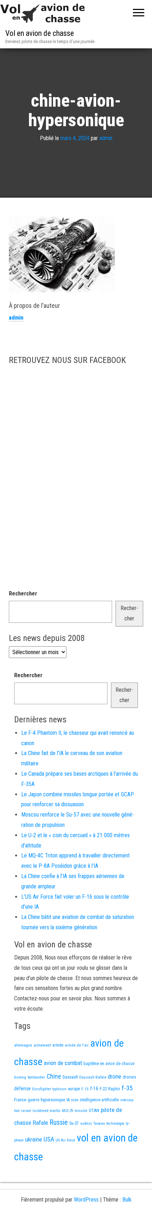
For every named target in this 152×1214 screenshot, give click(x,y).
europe (74, 1088)
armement (42, 1045)
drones (129, 1077)
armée (57, 1045)
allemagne (23, 1045)
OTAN (94, 1110)
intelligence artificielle (99, 1099)
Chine (54, 1076)
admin (105, 138)
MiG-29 (67, 1110)
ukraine (33, 1139)
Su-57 (74, 1123)
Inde (74, 1099)
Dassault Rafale (92, 1077)
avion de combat (63, 1062)
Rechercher (23, 593)
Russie (58, 1122)
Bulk (126, 1199)
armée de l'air (77, 1045)
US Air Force (65, 1140)
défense (22, 1089)
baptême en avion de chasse (108, 1063)
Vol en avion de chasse (39, 33)
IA (68, 1099)
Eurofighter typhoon (49, 1088)
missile (81, 1110)
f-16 (94, 1088)
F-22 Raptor (110, 1088)
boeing (20, 1077)
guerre (33, 1099)
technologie (115, 1123)
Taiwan (99, 1123)
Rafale (40, 1122)
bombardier (36, 1077)
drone (114, 1076)
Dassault (70, 1077)
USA (48, 1139)
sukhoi (86, 1123)
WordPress (86, 1199)
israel (26, 1110)
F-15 (85, 1088)
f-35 (127, 1088)
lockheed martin (46, 1110)
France (20, 1099)
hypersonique (53, 1099)
